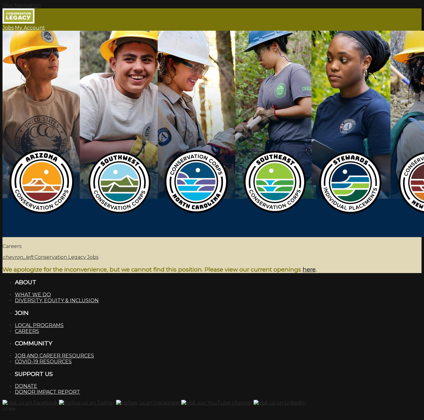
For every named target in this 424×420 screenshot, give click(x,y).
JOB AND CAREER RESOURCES (54, 356)
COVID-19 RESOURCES (43, 362)
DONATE (26, 386)
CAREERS (27, 331)
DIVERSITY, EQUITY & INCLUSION (57, 300)
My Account (30, 28)
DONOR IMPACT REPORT (47, 392)
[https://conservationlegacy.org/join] (212, 134)
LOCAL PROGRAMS (39, 325)
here (309, 269)
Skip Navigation (21, 5)
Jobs (8, 28)
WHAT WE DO (33, 295)
